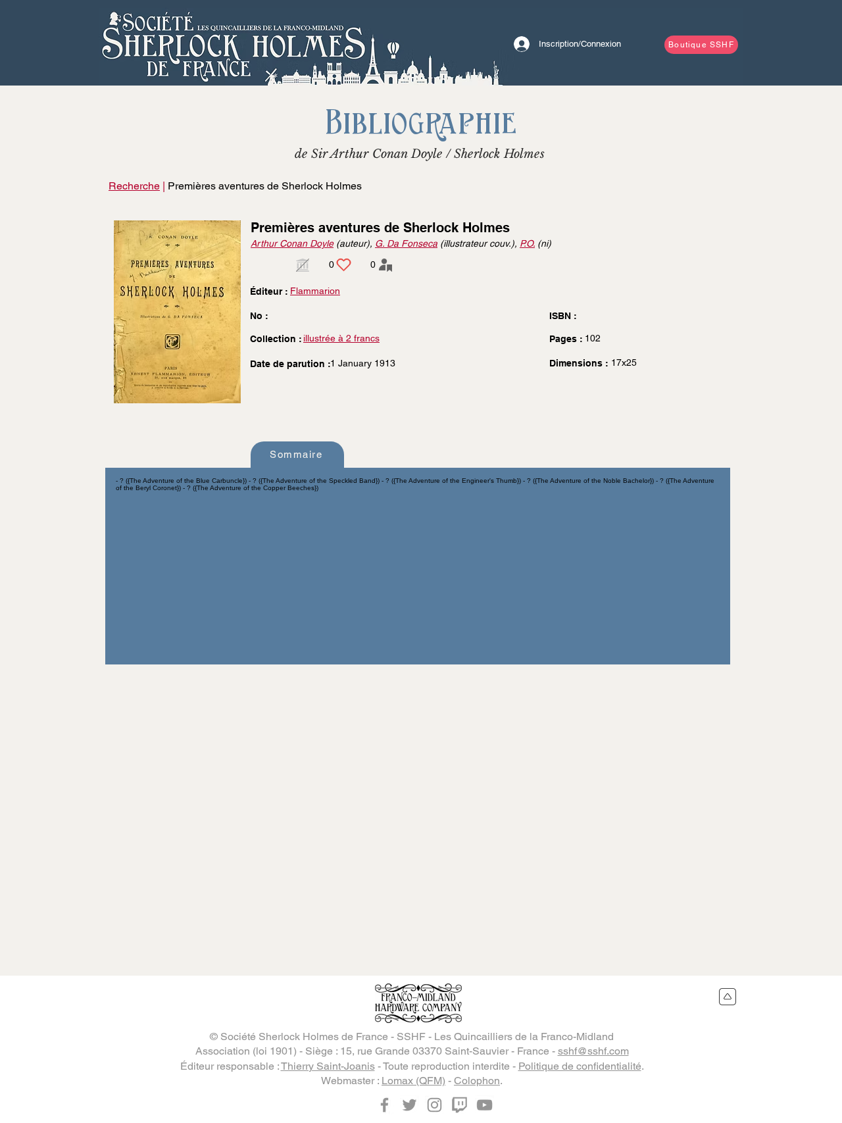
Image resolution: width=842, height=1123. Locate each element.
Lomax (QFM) (413, 1080)
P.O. (527, 243)
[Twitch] (459, 1104)
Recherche (134, 186)
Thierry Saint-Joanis (328, 1066)
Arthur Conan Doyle (292, 243)
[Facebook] (384, 1104)
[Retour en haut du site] (728, 997)
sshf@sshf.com (593, 1051)
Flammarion (315, 291)
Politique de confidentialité (579, 1066)
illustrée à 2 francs (341, 338)
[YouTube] (484, 1104)
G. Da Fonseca (406, 243)
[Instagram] (434, 1104)
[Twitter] (409, 1104)
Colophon (477, 1080)
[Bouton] (233, 43)
